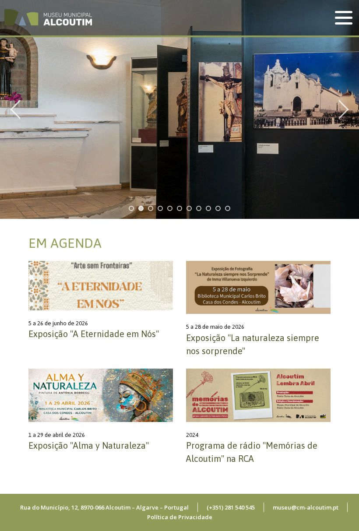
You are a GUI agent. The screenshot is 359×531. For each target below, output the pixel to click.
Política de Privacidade (179, 517)
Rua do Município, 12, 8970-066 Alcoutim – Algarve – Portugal (104, 507)
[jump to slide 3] (150, 208)
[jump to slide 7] (189, 208)
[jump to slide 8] (198, 208)
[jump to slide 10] (218, 208)
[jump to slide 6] (179, 208)
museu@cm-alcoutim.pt (305, 507)
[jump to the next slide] (344, 109)
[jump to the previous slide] (15, 109)
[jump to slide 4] (160, 208)
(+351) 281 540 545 (231, 507)
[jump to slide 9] (208, 208)
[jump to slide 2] (141, 208)
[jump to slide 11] (227, 208)
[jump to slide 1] (131, 208)
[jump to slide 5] (169, 208)
